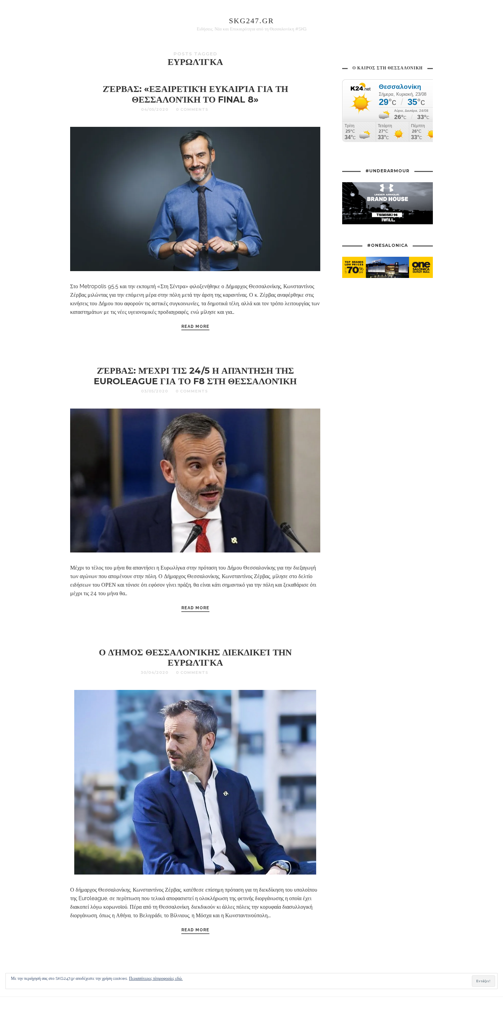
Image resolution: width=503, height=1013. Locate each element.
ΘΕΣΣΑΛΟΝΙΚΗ (233, 109)
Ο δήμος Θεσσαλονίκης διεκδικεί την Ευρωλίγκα (195, 657)
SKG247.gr (251, 20)
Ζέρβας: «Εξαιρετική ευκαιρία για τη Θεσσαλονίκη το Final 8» (195, 94)
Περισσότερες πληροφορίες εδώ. (156, 978)
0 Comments (192, 109)
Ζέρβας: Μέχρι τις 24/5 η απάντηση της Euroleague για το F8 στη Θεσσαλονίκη (195, 375)
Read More (195, 326)
